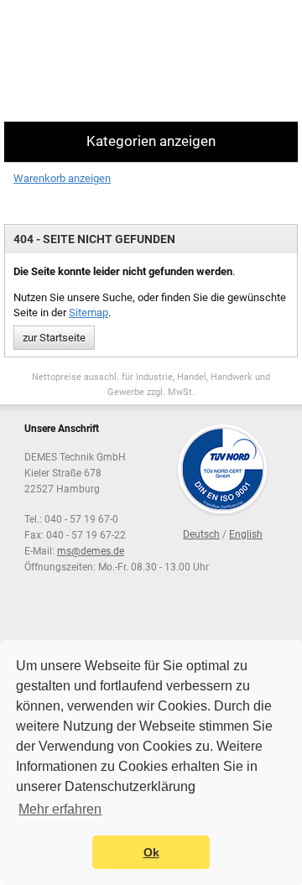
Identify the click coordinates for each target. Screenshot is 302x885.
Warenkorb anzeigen (62, 178)
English (246, 534)
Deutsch (201, 534)
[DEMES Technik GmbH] (71, 61)
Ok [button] (151, 852)
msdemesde (90, 551)
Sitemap (88, 312)
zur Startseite (54, 337)
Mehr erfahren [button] (60, 809)
